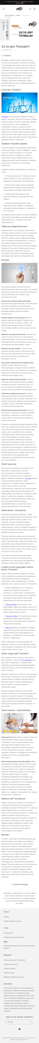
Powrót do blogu (21, 884)
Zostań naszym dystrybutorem (14, 937)
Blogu (18, 15)
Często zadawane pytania (12, 921)
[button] (4, 9)
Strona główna (9, 15)
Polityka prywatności (11, 964)
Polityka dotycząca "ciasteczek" (15, 960)
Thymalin (4, 117)
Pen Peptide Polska (13, 1037)
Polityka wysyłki (9, 973)
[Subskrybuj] (31, 1022)
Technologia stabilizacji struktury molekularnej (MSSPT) (19, 947)
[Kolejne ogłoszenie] (35, 2)
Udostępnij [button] (7, 55)
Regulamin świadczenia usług (13, 977)
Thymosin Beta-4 (11, 604)
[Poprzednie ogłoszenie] (3, 2)
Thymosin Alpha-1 (11, 616)
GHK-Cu (8, 628)
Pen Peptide (27, 660)
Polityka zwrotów (9, 968)
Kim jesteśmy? (8, 933)
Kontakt (6, 917)
